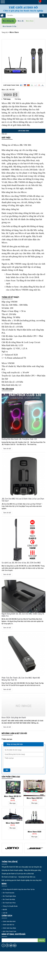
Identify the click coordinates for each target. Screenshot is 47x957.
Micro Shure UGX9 (12, 823)
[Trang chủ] (2, 16)
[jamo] (12, 848)
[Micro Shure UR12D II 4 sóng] (12, 787)
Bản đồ (5, 909)
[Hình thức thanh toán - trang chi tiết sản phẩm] (23, 85)
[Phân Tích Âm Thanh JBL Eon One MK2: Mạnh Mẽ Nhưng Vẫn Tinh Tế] (23, 655)
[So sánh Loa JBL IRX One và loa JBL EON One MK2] (23, 540)
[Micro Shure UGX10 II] (34, 788)
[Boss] (35, 848)
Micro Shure (29, 21)
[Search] (43, 15)
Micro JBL (21, 21)
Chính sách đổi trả (8, 925)
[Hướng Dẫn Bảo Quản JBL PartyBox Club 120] (23, 416)
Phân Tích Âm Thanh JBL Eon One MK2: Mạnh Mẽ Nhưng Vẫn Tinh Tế (21, 679)
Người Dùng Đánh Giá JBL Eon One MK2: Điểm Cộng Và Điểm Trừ (23, 615)
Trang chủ (5, 32)
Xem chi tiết (7, 449)
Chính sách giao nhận (9, 928)
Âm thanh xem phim (9, 903)
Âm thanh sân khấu (9, 899)
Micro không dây (8, 21)
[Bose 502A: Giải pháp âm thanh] (23, 705)
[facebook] (7, 945)
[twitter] (11, 945)
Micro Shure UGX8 (34, 832)
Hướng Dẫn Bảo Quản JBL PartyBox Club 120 (19, 439)
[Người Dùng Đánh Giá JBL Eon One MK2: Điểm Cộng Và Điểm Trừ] (23, 596)
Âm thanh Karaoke (8, 893)
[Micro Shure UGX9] (12, 814)
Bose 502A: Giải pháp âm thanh (14, 717)
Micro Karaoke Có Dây (9, 26)
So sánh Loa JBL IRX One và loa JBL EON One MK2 (21, 562)
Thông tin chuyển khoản (10, 906)
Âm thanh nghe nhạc (9, 896)
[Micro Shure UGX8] (34, 819)
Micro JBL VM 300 (8, 90)
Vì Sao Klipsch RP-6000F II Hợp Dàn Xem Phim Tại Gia (19, 889)
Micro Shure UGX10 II (34, 798)
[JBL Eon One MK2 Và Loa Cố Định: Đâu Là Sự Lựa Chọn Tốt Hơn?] (23, 476)
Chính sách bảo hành (9, 921)
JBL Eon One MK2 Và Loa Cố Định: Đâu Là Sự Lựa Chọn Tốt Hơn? (23, 500)
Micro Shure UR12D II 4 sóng (12, 797)
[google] (15, 945)
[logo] (23, 9)
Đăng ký (41, 940)
